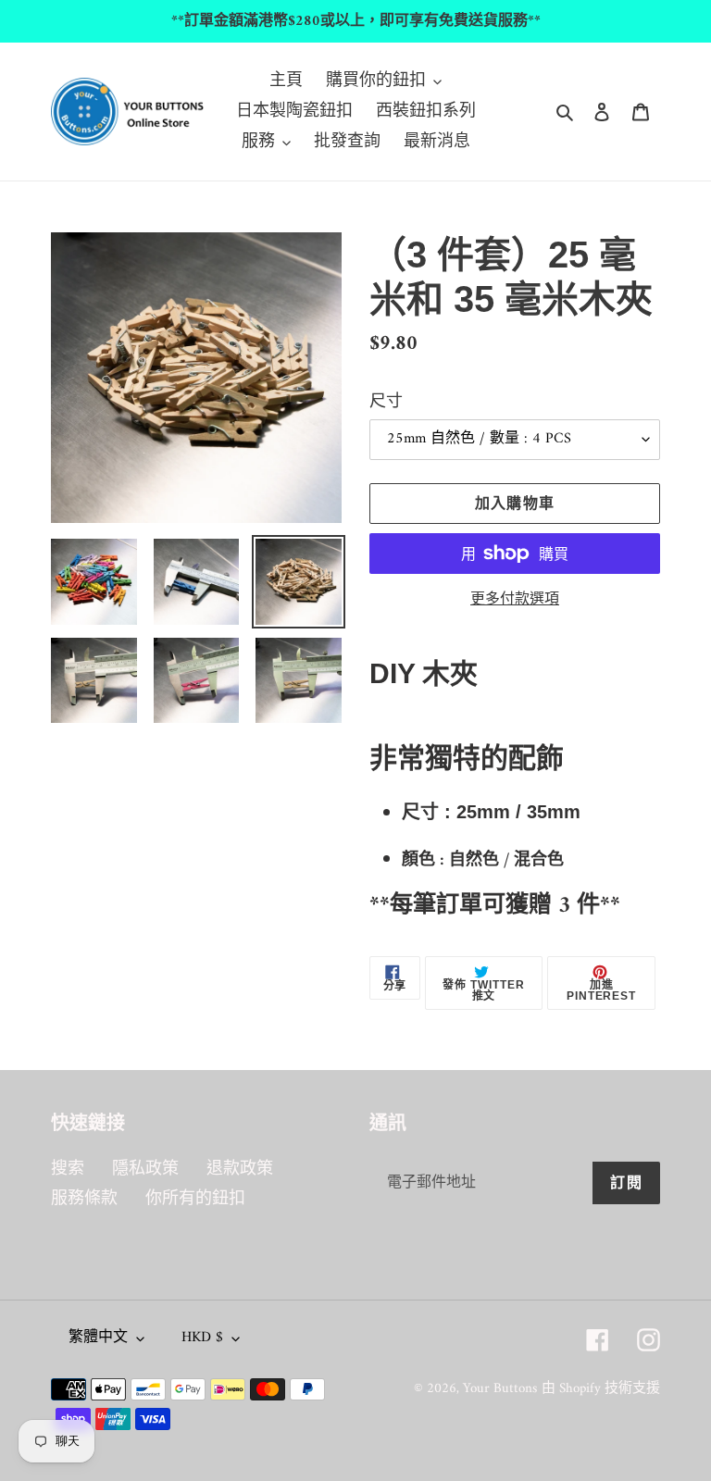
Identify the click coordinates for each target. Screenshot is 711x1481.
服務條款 (84, 1199)
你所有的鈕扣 (195, 1199)
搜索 (67, 1169)
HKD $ (202, 1337)
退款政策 (239, 1169)
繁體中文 (98, 1337)
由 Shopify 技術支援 (601, 1388)
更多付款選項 (514, 600)
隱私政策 (145, 1169)
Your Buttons (500, 1388)
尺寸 (386, 402)
